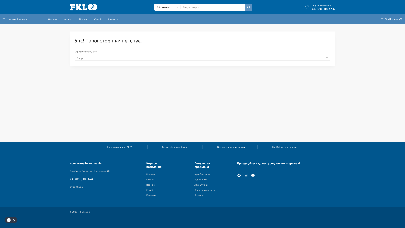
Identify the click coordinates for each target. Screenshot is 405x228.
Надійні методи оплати (284, 147)
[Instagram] (246, 175)
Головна (52, 19)
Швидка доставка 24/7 (119, 147)
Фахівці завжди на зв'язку (231, 147)
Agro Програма (202, 174)
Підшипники (200, 179)
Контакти (112, 19)
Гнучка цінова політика (174, 147)
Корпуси (198, 195)
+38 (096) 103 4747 (82, 179)
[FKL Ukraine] (84, 7)
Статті (97, 19)
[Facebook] (239, 175)
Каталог (68, 19)
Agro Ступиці (201, 184)
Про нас (83, 19)
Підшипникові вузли (205, 190)
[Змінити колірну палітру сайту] (11, 220)
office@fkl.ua (76, 186)
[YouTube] (253, 175)
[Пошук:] (202, 58)
